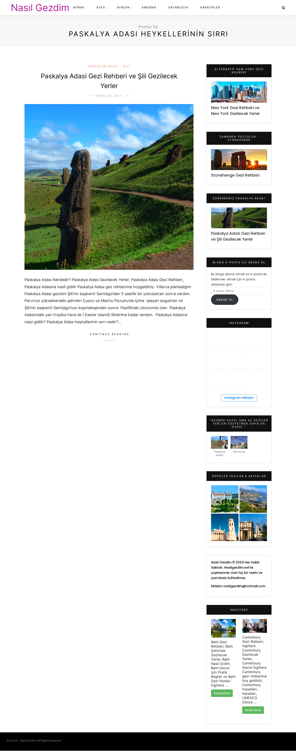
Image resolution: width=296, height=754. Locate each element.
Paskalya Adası (103, 66)
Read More (222, 693)
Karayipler (210, 7)
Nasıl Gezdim (40, 7)
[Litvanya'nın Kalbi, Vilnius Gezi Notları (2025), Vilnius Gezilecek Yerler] (225, 527)
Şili (126, 66)
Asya (100, 7)
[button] (219, 447)
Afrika (79, 7)
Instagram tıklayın (239, 397)
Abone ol (224, 299)
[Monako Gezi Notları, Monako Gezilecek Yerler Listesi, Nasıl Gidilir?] (253, 499)
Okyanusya (178, 7)
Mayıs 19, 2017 (109, 95)
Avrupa (123, 7)
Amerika (149, 7)
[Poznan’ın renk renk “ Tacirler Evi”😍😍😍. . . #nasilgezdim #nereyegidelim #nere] (258, 340)
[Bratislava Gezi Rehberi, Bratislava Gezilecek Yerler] (225, 499)
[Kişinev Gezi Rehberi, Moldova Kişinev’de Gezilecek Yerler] (253, 527)
